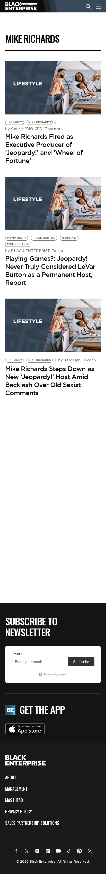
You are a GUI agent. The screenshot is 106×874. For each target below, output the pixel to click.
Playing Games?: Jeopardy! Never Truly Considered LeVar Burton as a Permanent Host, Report (50, 270)
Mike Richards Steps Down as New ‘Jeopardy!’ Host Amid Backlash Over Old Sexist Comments (49, 381)
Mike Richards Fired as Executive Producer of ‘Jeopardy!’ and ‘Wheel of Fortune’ (44, 148)
